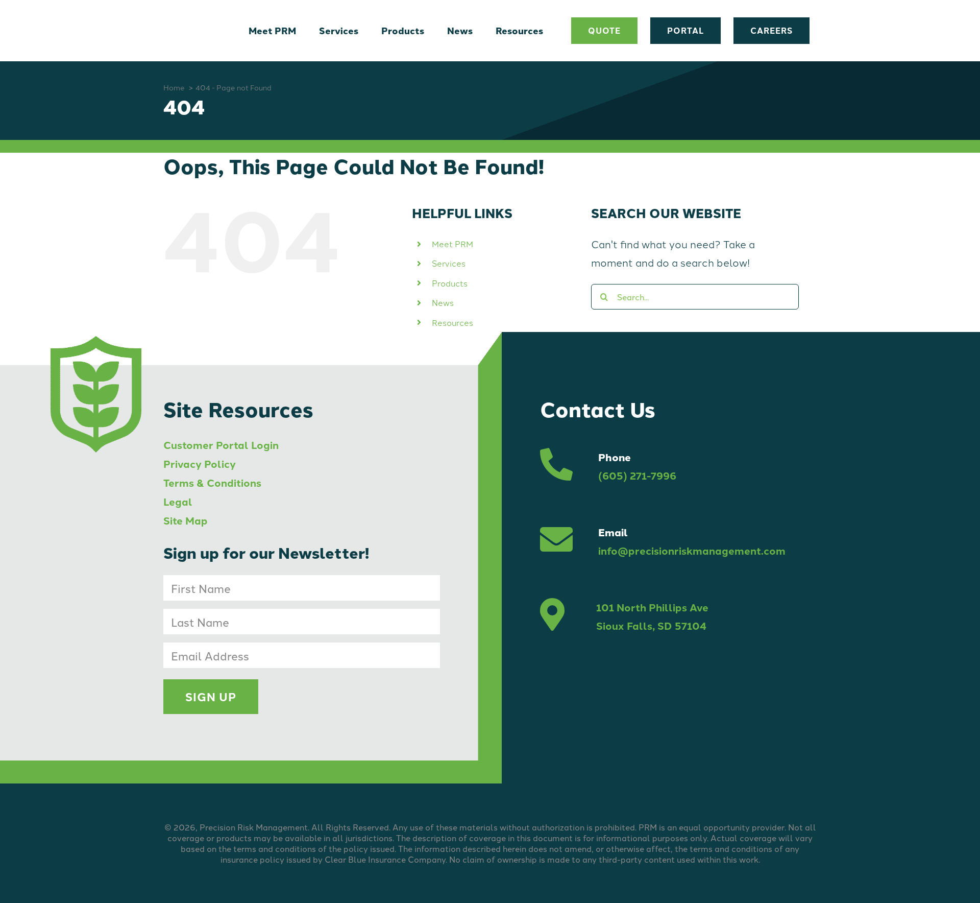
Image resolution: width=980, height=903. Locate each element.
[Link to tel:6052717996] (556, 466)
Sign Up (210, 696)
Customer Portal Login (221, 444)
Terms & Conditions (212, 482)
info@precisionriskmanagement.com (692, 550)
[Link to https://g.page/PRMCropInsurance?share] (552, 616)
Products (450, 283)
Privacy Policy (199, 463)
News (443, 302)
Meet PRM (452, 243)
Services (448, 263)
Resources (452, 322)
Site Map (185, 520)
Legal (177, 501)
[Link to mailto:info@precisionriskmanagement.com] (556, 541)
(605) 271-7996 (637, 475)
